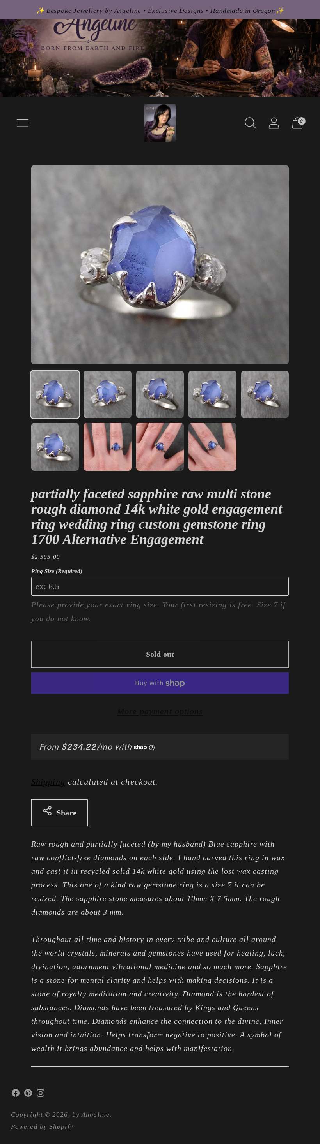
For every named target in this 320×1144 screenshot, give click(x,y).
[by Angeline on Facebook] (15, 1095)
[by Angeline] (160, 123)
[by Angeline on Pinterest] (28, 1095)
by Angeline (91, 1114)
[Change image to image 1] (55, 394)
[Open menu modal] (23, 123)
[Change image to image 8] (160, 446)
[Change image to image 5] (265, 394)
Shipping (48, 782)
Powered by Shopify (42, 1126)
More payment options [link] (160, 711)
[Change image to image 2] (107, 394)
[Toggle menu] (20, 32)
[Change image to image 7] (107, 446)
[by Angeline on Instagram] (40, 1095)
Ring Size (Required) (56, 571)
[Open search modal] (250, 123)
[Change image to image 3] (160, 394)
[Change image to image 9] (212, 446)
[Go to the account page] (274, 123)
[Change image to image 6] (55, 446)
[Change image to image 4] (212, 394)
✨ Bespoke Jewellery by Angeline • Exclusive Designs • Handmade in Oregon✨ (160, 10)
